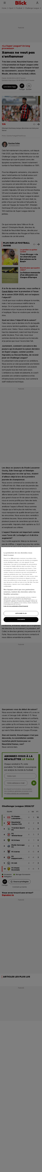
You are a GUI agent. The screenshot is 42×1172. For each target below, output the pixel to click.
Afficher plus (20, 613)
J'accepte (21, 619)
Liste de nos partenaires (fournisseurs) (16, 606)
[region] (21, 586)
